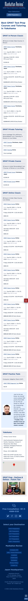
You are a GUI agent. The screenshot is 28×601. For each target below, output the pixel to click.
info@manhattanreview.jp (16, 582)
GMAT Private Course (9, 172)
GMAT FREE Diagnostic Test (11, 383)
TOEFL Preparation (14, 541)
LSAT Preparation (14, 533)
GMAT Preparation (14, 528)
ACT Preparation (14, 539)
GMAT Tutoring (8, 142)
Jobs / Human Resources (14, 552)
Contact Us (14, 565)
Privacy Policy (14, 562)
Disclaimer (14, 560)
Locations (14, 555)
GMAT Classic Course (9, 47)
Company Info (14, 550)
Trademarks (14, 557)
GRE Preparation (14, 531)
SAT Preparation (14, 536)
